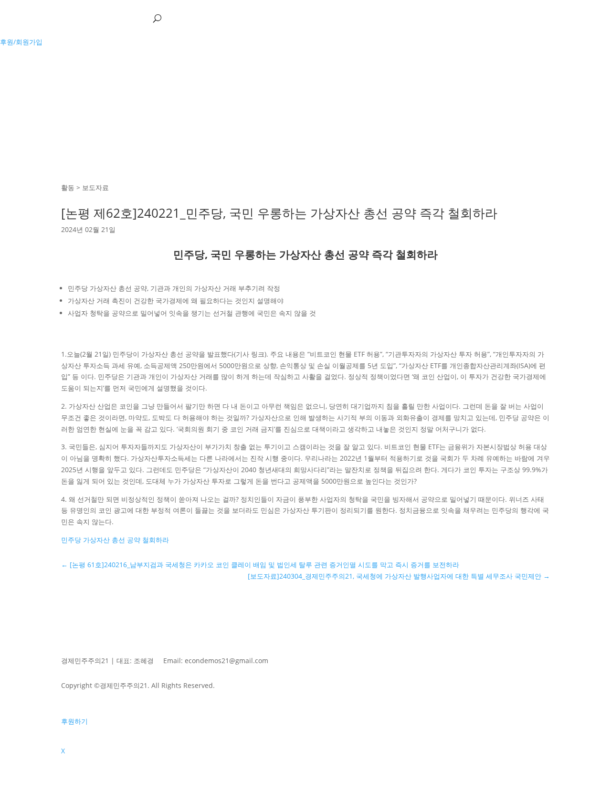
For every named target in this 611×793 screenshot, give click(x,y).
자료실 (128, 17)
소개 (21, 17)
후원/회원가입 (21, 41)
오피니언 (85, 17)
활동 (45, 17)
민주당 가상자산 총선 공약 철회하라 (115, 539)
